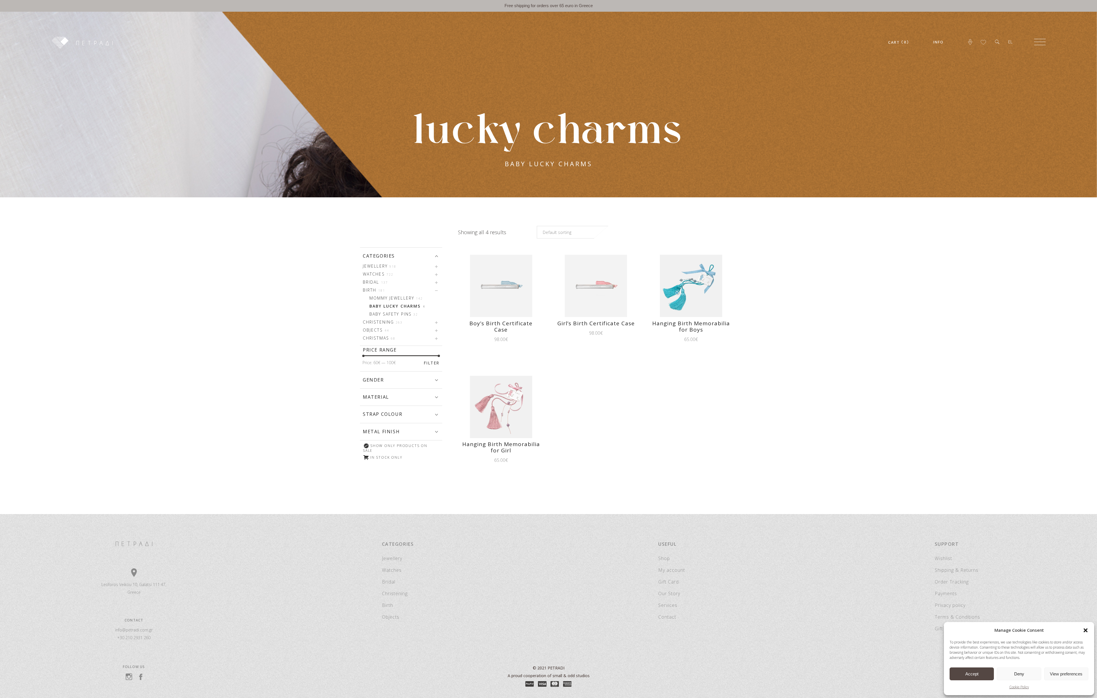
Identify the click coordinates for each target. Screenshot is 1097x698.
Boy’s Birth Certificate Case (501, 326)
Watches (392, 570)
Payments (946, 593)
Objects (390, 617)
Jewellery (392, 558)
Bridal (388, 582)
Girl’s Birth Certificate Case (596, 323)
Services (667, 605)
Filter (431, 363)
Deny (1019, 673)
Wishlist (943, 558)
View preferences (1066, 673)
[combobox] (572, 232)
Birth (387, 605)
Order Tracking (952, 582)
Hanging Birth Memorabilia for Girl (501, 447)
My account (671, 570)
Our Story (669, 593)
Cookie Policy (1019, 687)
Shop (664, 558)
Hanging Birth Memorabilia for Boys (691, 326)
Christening (395, 593)
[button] (1085, 630)
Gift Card (668, 582)
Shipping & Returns (956, 570)
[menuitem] (1010, 42)
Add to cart (484, 339)
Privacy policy (950, 605)
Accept (971, 673)
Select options (670, 339)
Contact (667, 617)
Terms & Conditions (957, 617)
